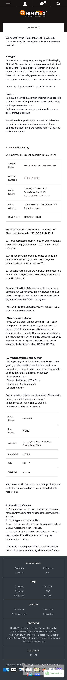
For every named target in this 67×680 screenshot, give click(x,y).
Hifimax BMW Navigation (18, 665)
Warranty (47, 586)
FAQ (48, 591)
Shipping (19, 591)
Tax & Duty (19, 595)
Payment (19, 586)
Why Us (19, 572)
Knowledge (47, 614)
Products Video (19, 614)
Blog (48, 572)
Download (48, 609)
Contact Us (47, 568)
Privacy (47, 595)
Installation (19, 609)
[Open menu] (8, 3)
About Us (19, 568)
